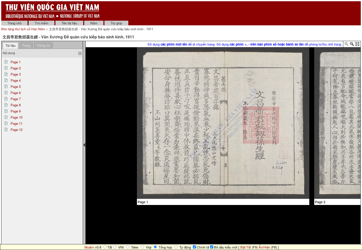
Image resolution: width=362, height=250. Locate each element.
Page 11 (16, 123)
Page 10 (16, 117)
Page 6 (16, 92)
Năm (93, 23)
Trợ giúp (116, 23)
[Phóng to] (346, 45)
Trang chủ (14, 23)
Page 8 (16, 105)
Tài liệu (10, 45)
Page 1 (16, 62)
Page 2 (16, 68)
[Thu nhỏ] (352, 45)
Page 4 (16, 80)
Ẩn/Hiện (264, 247)
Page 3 (16, 74)
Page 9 (16, 111)
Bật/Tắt (245, 247)
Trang (26, 45)
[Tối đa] (357, 45)
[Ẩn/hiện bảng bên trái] (84, 145)
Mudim (89, 247)
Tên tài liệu (69, 23)
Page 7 (16, 98)
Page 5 (16, 86)
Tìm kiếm (41, 23)
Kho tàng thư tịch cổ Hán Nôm (23, 29)
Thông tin (43, 45)
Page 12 (16, 129)
